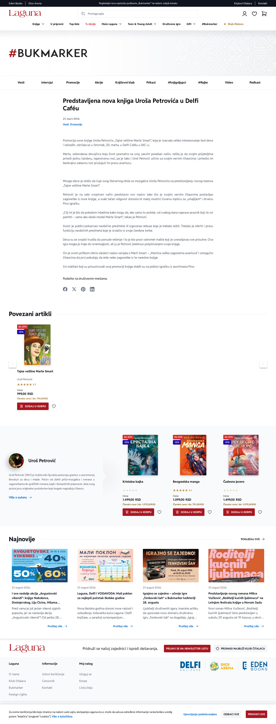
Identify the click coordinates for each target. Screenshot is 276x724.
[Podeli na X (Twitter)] (74, 289)
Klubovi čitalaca (243, 3)
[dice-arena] (222, 666)
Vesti (66, 124)
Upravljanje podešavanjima (200, 714)
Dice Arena (35, 3)
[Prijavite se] (245, 14)
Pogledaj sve (250, 539)
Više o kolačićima (62, 716)
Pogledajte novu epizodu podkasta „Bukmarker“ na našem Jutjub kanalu (138, 3)
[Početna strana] (26, 14)
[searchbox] (138, 14)
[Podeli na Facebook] (65, 289)
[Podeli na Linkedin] (92, 289)
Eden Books (15, 3)
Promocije (76, 124)
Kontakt (262, 3)
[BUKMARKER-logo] (48, 53)
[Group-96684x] (255, 666)
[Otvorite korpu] (264, 14)
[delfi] (190, 666)
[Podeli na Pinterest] (83, 289)
